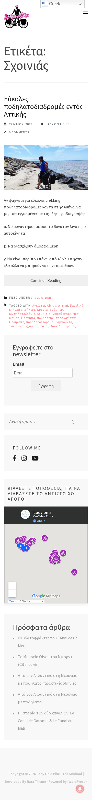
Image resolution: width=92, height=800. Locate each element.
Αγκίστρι (38, 305)
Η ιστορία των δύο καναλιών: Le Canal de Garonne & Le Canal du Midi (46, 720)
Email (18, 364)
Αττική (46, 297)
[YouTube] (35, 459)
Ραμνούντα (63, 322)
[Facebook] (15, 459)
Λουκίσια (44, 314)
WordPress (76, 781)
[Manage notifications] (80, 789)
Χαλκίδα (56, 326)
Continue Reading (46, 280)
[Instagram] (24, 459)
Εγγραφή (46, 385)
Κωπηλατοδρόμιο (22, 314)
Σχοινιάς (32, 326)
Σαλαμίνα (16, 326)
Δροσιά (42, 309)
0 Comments (19, 132)
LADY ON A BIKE (58, 124)
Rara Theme (36, 781)
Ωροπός (70, 326)
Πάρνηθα (28, 318)
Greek (54, 4)
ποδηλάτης (45, 318)
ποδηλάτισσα (66, 318)
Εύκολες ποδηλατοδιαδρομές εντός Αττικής (43, 106)
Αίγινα (51, 305)
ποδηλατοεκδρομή (40, 322)
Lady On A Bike (48, 773)
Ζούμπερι (57, 309)
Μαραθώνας (61, 314)
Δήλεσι (29, 309)
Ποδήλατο (16, 322)
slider (35, 297)
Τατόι (44, 326)
